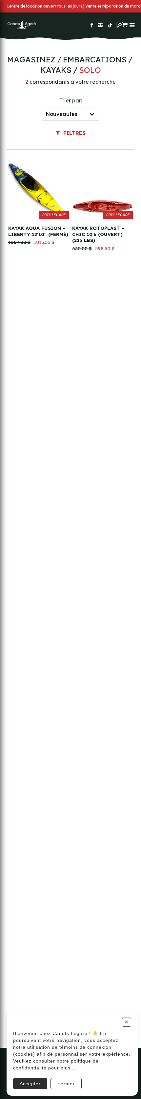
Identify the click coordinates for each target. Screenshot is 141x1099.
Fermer (66, 1083)
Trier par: (70, 100)
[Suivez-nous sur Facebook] (92, 25)
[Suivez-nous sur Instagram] (100, 25)
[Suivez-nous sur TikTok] (110, 25)
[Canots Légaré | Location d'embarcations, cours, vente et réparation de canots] (21, 25)
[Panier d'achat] (125, 24)
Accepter (30, 1083)
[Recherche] (119, 25)
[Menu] (132, 25)
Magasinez (31, 59)
